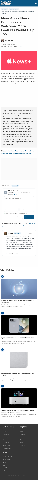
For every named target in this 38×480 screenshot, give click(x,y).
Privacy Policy (7, 448)
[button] (31, 3)
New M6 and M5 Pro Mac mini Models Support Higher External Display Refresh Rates (17, 411)
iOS (4, 465)
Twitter (5, 431)
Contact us (6, 443)
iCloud (5, 471)
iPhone (22, 440)
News (21, 431)
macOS (5, 468)
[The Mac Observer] (6, 3)
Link (20, 46)
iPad (21, 443)
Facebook (6, 434)
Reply (11, 253)
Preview (19, 217)
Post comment (29, 217)
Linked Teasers (14, 9)
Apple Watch (6, 459)
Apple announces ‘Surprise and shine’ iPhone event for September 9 (17, 301)
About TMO (6, 445)
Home (5, 9)
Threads (5, 440)
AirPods (22, 445)
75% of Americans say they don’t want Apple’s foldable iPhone (17, 338)
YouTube (5, 437)
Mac (21, 437)
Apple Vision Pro (8, 457)
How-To (22, 434)
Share (16, 253)
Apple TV (5, 462)
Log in (15, 194)
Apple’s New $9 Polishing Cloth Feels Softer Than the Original (17, 374)
